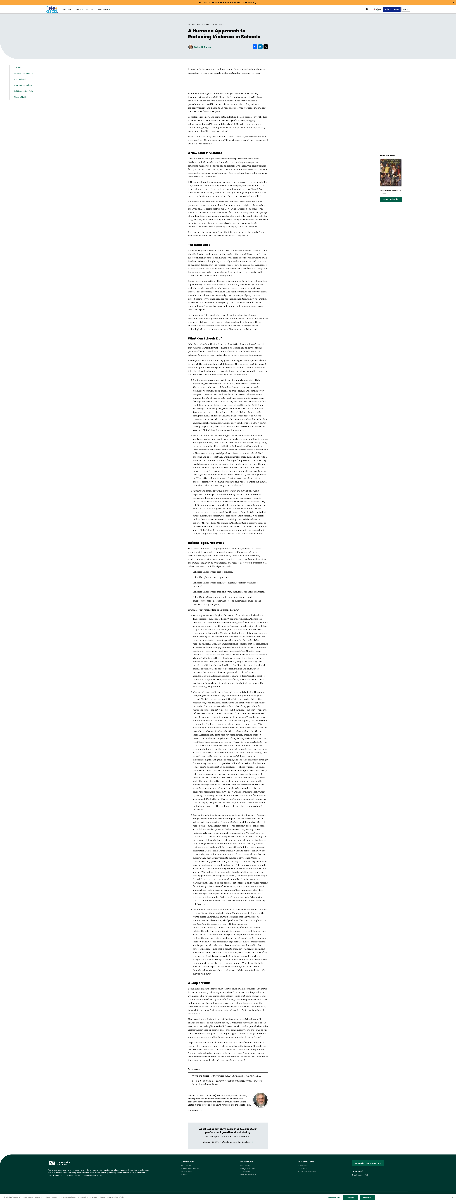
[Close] (452, 1197)
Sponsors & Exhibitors (307, 1171)
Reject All (350, 1197)
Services (89, 9)
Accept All (367, 1197)
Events (78, 9)
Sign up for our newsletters (367, 1163)
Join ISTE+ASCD (392, 9)
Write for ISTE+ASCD (248, 1174)
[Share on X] (266, 46)
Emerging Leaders (247, 1168)
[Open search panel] (367, 9)
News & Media (187, 1171)
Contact (184, 1174)
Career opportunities (190, 1168)
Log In (405, 9)
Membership (103, 9)
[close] (454, 2)
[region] (228, 1198)
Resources (66, 9)
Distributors (303, 1168)
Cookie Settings (333, 1197)
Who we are (186, 1165)
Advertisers (302, 1165)
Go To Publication (391, 199)
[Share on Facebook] (255, 46)
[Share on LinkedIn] (260, 46)
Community (245, 1171)
